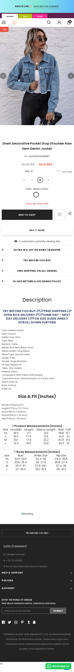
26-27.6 (41, 462)
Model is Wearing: (13, 404)
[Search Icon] (49, 22)
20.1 (16, 440)
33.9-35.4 (20, 462)
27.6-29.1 (40, 466)
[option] (37, 76)
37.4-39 (61, 466)
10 (68, 443)
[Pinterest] (21, 622)
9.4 (68, 440)
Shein (40, 16)
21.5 (46, 433)
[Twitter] (9, 622)
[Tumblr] (27, 622)
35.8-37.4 (61, 462)
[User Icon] (59, 22)
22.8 (46, 443)
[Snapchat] (34, 622)
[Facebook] (3, 622)
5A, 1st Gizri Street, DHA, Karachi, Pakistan (26, 566)
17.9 (29, 440)
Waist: (14, 415)
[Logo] (14, 22)
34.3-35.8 (61, 459)
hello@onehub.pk (15, 554)
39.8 (61, 433)
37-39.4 (20, 469)
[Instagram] (15, 622)
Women (10, 16)
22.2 (46, 440)
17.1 (29, 433)
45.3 (61, 443)
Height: (15, 408)
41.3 (61, 436)
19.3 (16, 436)
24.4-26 (40, 459)
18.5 (16, 433)
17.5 (28, 436)
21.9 (46, 436)
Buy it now (37, 230)
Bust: (14, 411)
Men (25, 16)
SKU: (26, 156)
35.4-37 (20, 466)
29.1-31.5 (40, 469)
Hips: (14, 418)
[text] (37, 389)
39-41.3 (61, 469)
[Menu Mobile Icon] (4, 22)
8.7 (68, 433)
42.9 (61, 440)
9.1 (68, 436)
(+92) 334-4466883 (13, 560)
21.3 (16, 443)
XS (24, 180)
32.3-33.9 (21, 459)
